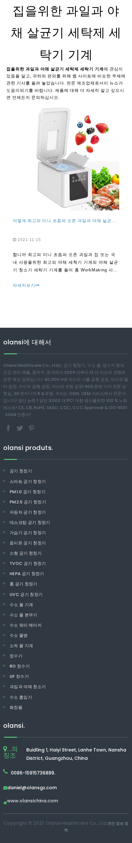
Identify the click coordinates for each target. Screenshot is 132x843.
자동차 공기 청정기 (28, 512)
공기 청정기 (21, 471)
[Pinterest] (31, 428)
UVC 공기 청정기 (26, 594)
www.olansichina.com (32, 801)
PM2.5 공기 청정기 (28, 502)
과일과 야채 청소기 (28, 687)
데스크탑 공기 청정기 (30, 522)
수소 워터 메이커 (26, 625)
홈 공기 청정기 (23, 584)
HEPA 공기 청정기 (27, 574)
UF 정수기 (19, 676)
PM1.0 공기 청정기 (27, 492)
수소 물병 (19, 635)
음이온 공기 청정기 (28, 543)
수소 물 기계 (21, 605)
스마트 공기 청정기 (28, 481)
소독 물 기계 (21, 646)
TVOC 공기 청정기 (28, 563)
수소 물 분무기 (23, 615)
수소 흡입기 (21, 697)
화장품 (16, 707)
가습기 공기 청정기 (28, 533)
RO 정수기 (20, 666)
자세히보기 (24, 285)
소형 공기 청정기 (26, 553)
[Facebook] (9, 428)
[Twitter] (20, 428)
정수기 (16, 656)
